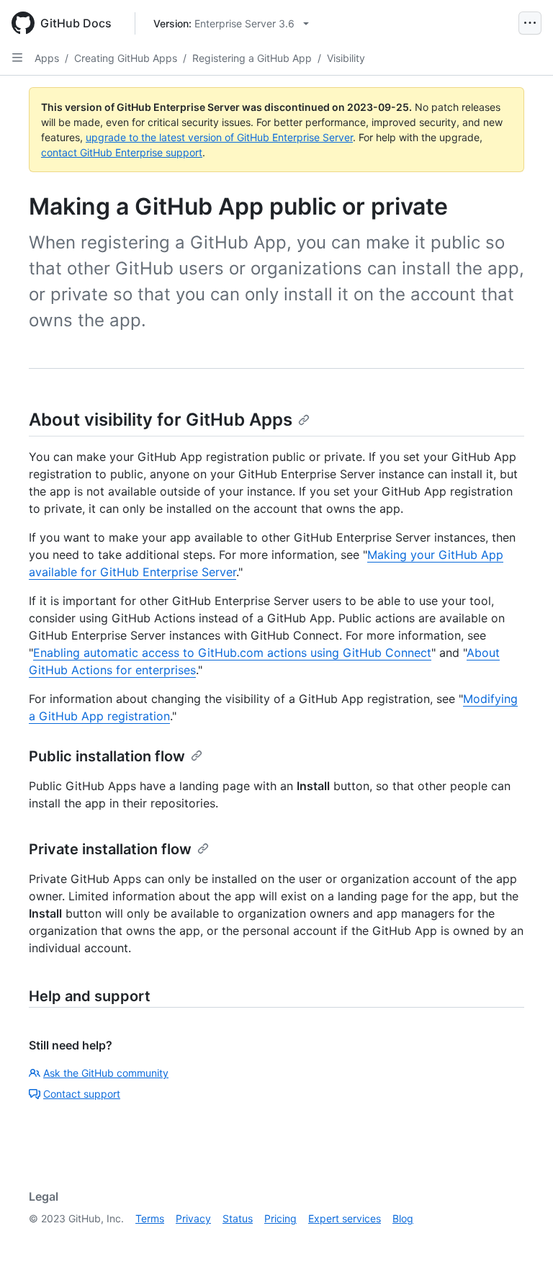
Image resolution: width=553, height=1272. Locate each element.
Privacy (193, 1218)
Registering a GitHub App (252, 58)
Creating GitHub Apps (125, 58)
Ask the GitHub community (105, 1073)
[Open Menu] (529, 23)
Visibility (346, 58)
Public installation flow (107, 756)
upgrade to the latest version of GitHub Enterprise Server (219, 137)
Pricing (280, 1218)
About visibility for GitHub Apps (160, 419)
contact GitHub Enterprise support (121, 152)
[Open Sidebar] (17, 57)
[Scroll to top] (521, 1240)
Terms (149, 1218)
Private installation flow (110, 849)
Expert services (344, 1218)
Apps (47, 58)
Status (237, 1218)
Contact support (81, 1094)
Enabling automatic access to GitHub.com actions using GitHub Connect (232, 652)
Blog (402, 1218)
